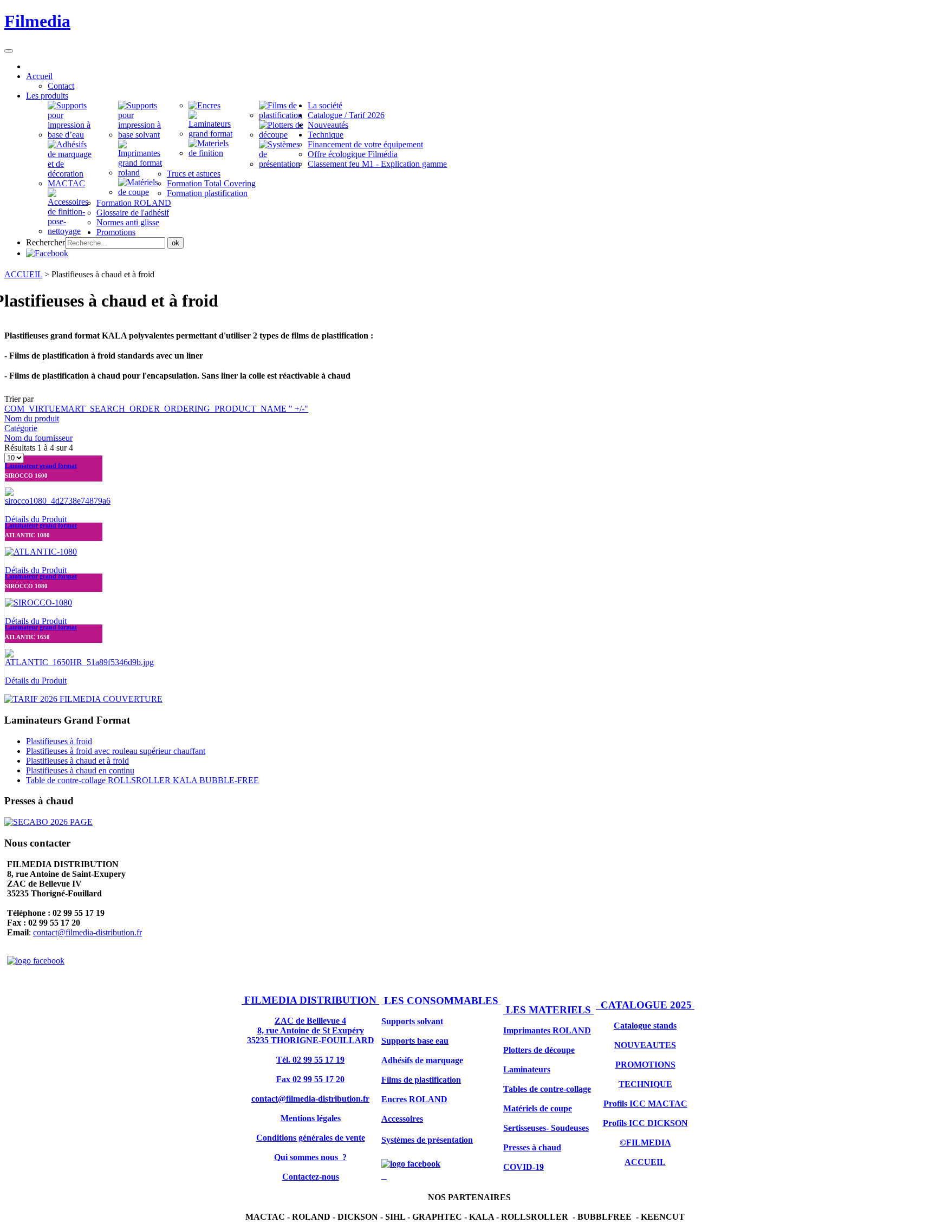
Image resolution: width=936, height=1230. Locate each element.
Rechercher (45, 242)
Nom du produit (31, 418)
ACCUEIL (23, 274)
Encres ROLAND (414, 1099)
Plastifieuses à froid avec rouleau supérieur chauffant (115, 751)
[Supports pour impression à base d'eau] (72, 134)
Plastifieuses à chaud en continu (80, 770)
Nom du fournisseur (38, 437)
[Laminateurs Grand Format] (212, 133)
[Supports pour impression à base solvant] (142, 134)
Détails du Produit (36, 519)
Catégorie (20, 428)
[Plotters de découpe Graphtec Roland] (283, 134)
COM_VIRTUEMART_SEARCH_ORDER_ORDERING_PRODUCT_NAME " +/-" (156, 408)
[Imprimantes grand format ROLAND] (142, 172)
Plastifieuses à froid (59, 741)
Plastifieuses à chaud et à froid (77, 760)
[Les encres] (204, 105)
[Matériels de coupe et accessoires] (72, 231)
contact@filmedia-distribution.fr (87, 932)
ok (175, 243)
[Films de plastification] (283, 115)
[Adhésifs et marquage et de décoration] (212, 153)
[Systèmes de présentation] (283, 163)
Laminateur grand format (41, 466)
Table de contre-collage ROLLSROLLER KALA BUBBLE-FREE (142, 780)
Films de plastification (421, 1079)
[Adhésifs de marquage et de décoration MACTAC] (72, 183)
